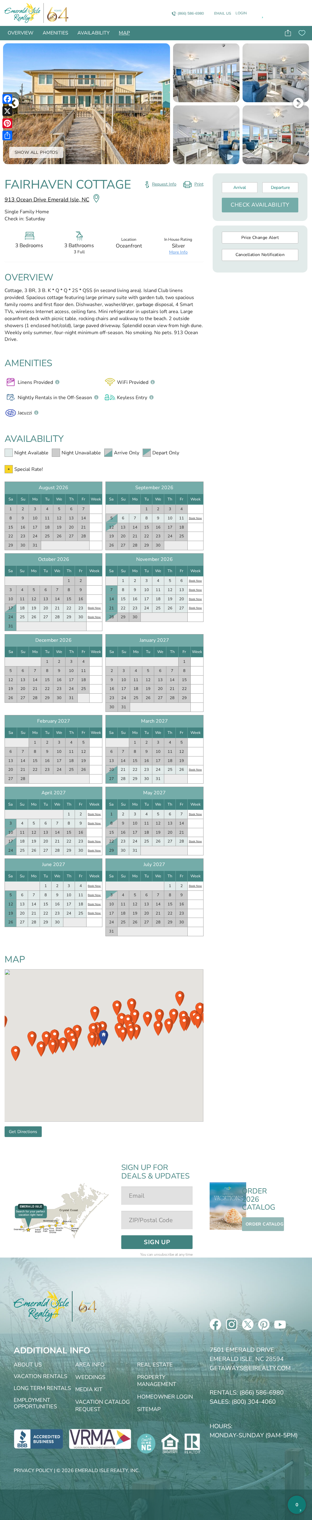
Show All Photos (36, 152)
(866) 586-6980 (191, 13)
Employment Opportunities (35, 1403)
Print (193, 185)
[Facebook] (7, 99)
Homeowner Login (165, 1396)
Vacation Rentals (40, 1376)
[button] (104, 1037)
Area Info (90, 1364)
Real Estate (155, 1364)
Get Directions (23, 1132)
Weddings (90, 1377)
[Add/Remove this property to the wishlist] (302, 33)
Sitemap (149, 1409)
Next (298, 104)
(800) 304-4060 (254, 1402)
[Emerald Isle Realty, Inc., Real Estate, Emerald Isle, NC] (38, 1438)
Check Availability (260, 204)
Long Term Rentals (42, 1388)
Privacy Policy (33, 1470)
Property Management (156, 1381)
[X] (7, 111)
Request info (164, 184)
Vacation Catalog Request (102, 1405)
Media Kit (88, 1389)
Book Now (195, 518)
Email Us (222, 13)
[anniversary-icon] (56, 13)
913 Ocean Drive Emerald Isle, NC (47, 199)
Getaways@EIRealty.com (250, 1368)
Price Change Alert (260, 237)
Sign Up (157, 1242)
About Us (28, 1364)
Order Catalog (264, 1224)
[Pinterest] (7, 123)
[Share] (7, 135)
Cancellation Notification (260, 255)
